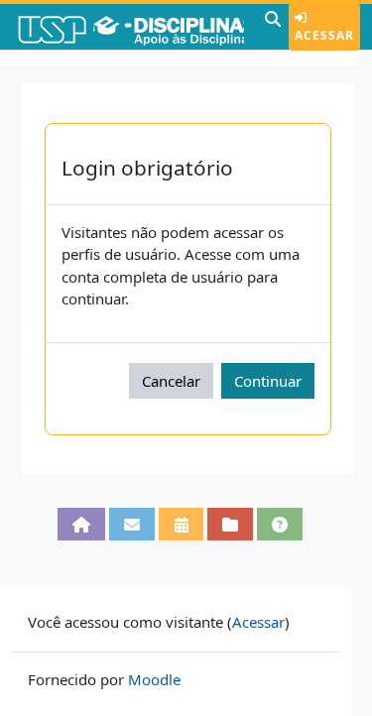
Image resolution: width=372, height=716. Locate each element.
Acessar (324, 35)
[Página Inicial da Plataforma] (81, 523)
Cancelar (171, 381)
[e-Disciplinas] (130, 27)
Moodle (154, 679)
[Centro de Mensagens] (132, 523)
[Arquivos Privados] (230, 523)
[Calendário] (180, 523)
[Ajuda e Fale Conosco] (280, 523)
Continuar (268, 381)
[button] (273, 27)
